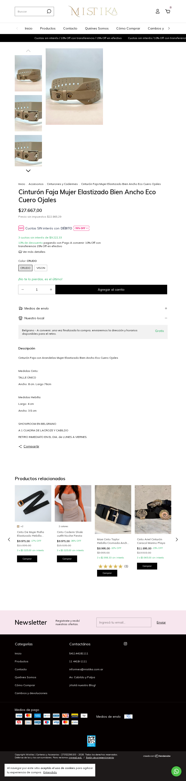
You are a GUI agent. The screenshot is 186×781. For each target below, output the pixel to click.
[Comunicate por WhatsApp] (176, 771)
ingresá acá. (75, 757)
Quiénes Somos (97, 28)
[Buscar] (48, 11)
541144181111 (78, 653)
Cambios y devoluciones (31, 693)
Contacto (70, 28)
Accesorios (36, 184)
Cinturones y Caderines (62, 184)
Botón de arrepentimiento (100, 757)
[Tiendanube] (157, 756)
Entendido (50, 772)
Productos (48, 28)
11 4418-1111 (78, 661)
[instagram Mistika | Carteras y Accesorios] (125, 644)
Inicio (28, 28)
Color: (27, 261)
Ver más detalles (33, 251)
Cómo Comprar (128, 28)
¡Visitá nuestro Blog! (82, 685)
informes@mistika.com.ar (86, 669)
